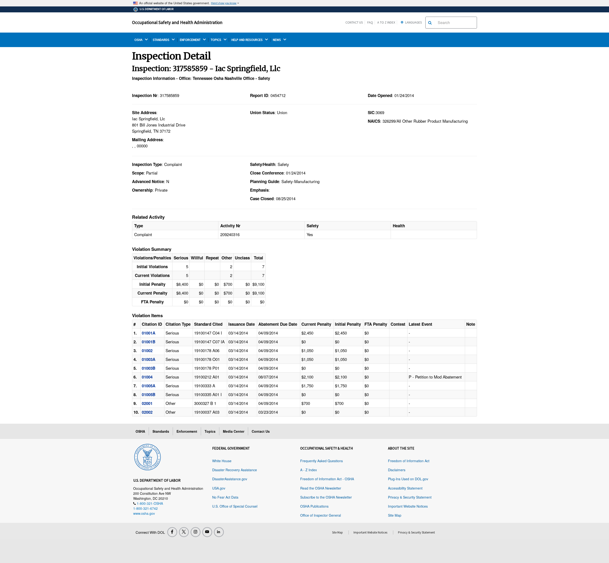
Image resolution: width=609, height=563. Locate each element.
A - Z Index (308, 469)
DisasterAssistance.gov (229, 478)
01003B (148, 368)
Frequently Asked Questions (321, 460)
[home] (147, 456)
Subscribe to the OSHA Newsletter (326, 497)
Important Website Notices (408, 506)
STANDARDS (161, 40)
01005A (148, 385)
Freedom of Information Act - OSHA (327, 478)
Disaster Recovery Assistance (234, 469)
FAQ (370, 22)
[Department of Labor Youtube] (207, 532)
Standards (160, 431)
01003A (148, 359)
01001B (148, 342)
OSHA (138, 40)
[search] (430, 22)
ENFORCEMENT (190, 40)
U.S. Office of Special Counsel (234, 506)
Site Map (394, 515)
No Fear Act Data (225, 497)
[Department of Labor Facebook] (172, 532)
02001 (147, 403)
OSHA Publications (314, 506)
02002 (147, 412)
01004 (147, 377)
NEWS (277, 40)
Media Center (233, 431)
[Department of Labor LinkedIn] (219, 532)
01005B (148, 394)
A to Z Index (386, 22)
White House (221, 460)
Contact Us (354, 22)
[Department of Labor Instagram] (196, 532)
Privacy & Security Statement (410, 497)
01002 (147, 350)
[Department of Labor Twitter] (184, 532)
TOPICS (216, 40)
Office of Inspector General (320, 515)
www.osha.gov (144, 513)
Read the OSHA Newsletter (320, 488)
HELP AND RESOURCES (247, 40)
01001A (148, 333)
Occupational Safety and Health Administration (177, 22)
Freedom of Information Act (408, 460)
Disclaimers (396, 469)
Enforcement (187, 431)
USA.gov (218, 488)
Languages (413, 22)
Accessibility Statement (405, 488)
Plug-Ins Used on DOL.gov (408, 478)
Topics (210, 431)
